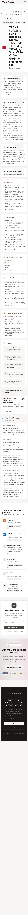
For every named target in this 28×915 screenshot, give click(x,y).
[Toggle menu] (24, 2)
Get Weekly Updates (14, 627)
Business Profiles (6, 13)
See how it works (14, 727)
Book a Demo (13, 723)
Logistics (7, 265)
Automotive (8, 260)
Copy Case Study (10, 411)
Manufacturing (9, 262)
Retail (6, 267)
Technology (8, 270)
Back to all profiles (7, 18)
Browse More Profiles (14, 667)
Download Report (8, 22)
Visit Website (21, 22)
